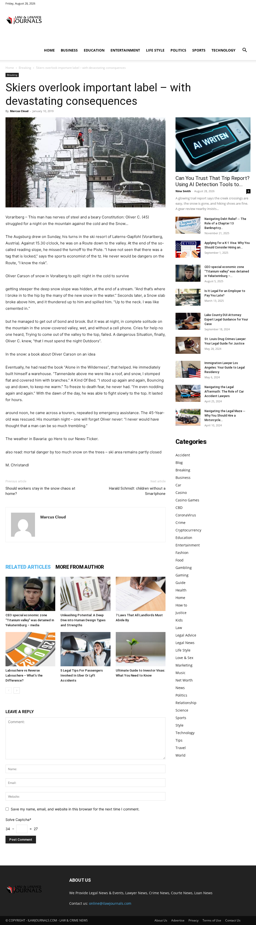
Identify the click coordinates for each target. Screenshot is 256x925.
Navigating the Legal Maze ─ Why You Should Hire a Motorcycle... (224, 415)
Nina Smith (183, 191)
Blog (179, 462)
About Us (160, 920)
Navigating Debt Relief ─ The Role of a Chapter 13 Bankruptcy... (225, 223)
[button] (244, 50)
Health (181, 590)
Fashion (182, 552)
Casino (181, 492)
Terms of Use (211, 920)
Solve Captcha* (18, 819)
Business (69, 50)
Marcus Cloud (19, 111)
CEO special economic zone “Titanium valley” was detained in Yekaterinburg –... (226, 271)
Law (179, 627)
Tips (179, 740)
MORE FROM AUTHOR (80, 567)
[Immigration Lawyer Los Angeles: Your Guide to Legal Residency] (188, 369)
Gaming (182, 575)
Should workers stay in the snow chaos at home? (40, 491)
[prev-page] (9, 690)
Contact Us (232, 920)
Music (181, 672)
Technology (224, 50)
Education (94, 50)
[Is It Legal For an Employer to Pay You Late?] (188, 297)
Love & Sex (184, 657)
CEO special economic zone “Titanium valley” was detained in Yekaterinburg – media (30, 620)
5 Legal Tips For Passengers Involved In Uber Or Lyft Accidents (81, 675)
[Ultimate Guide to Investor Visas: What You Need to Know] (141, 649)
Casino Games (187, 500)
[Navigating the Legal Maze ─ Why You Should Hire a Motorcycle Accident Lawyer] (188, 417)
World (181, 755)
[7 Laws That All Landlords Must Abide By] (141, 594)
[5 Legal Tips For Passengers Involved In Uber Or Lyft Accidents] (85, 649)
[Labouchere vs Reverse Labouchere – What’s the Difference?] (30, 649)
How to (181, 605)
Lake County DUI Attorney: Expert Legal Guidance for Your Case (226, 319)
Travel (181, 747)
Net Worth (184, 680)
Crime (181, 522)
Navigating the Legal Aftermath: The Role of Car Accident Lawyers (224, 391)
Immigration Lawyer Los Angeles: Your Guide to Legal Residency (224, 367)
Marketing (184, 665)
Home (49, 50)
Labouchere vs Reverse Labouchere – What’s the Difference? (24, 675)
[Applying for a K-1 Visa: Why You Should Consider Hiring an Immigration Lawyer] (188, 249)
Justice (181, 612)
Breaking (25, 68)
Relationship (186, 702)
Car (178, 485)
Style (180, 725)
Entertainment (125, 50)
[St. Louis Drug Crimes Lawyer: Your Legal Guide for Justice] (188, 345)
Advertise (177, 920)
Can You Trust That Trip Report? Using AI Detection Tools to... (213, 181)
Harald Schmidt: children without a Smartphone (137, 491)
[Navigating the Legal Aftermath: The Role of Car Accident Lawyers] (188, 393)
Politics (178, 50)
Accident (183, 455)
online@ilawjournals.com (110, 903)
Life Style (155, 50)
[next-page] (17, 690)
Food (180, 560)
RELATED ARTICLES (28, 567)
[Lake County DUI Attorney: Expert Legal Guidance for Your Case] (188, 321)
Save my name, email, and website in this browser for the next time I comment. (75, 809)
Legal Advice (186, 635)
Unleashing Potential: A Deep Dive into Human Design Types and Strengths (83, 620)
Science (182, 710)
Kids (179, 620)
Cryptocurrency (188, 530)
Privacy (193, 920)
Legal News (185, 642)
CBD (179, 507)
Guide (181, 582)
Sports (199, 50)
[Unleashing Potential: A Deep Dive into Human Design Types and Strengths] (85, 594)
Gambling (184, 567)
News (180, 687)
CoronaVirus (186, 515)
